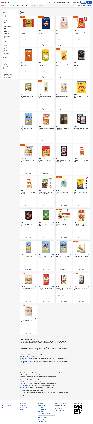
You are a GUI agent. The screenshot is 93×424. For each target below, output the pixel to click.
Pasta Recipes (23, 387)
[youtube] (60, 411)
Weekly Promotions (26, 394)
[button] (85, 5)
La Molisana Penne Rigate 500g (26, 361)
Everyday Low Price (51, 392)
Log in (89, 2)
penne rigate (36, 365)
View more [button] (5, 57)
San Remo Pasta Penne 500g (26, 358)
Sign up (83, 2)
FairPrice (64, 348)
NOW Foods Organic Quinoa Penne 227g (29, 354)
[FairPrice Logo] (5, 2)
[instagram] (63, 411)
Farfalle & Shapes (23, 383)
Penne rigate (22, 341)
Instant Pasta (23, 381)
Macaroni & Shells (24, 385)
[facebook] (56, 411)
